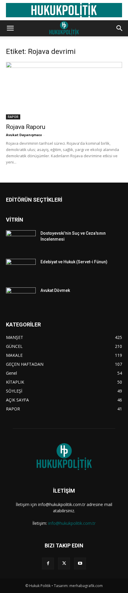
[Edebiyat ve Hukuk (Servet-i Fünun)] (21, 269)
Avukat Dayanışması (24, 135)
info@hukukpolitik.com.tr (72, 523)
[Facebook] (48, 563)
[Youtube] (80, 563)
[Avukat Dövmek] (21, 297)
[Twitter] (64, 563)
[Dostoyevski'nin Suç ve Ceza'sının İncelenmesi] (21, 240)
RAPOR (13, 117)
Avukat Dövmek (55, 290)
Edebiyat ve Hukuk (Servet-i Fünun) (73, 261)
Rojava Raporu (25, 126)
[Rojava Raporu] (64, 90)
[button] (10, 28)
